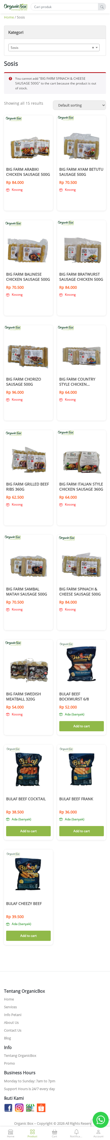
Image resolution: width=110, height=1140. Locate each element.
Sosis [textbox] (52, 47)
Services (10, 1006)
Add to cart (81, 726)
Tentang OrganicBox (20, 1055)
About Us (11, 1022)
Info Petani (12, 1014)
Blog (7, 1038)
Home (9, 17)
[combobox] (54, 47)
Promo (9, 1063)
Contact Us (12, 1030)
